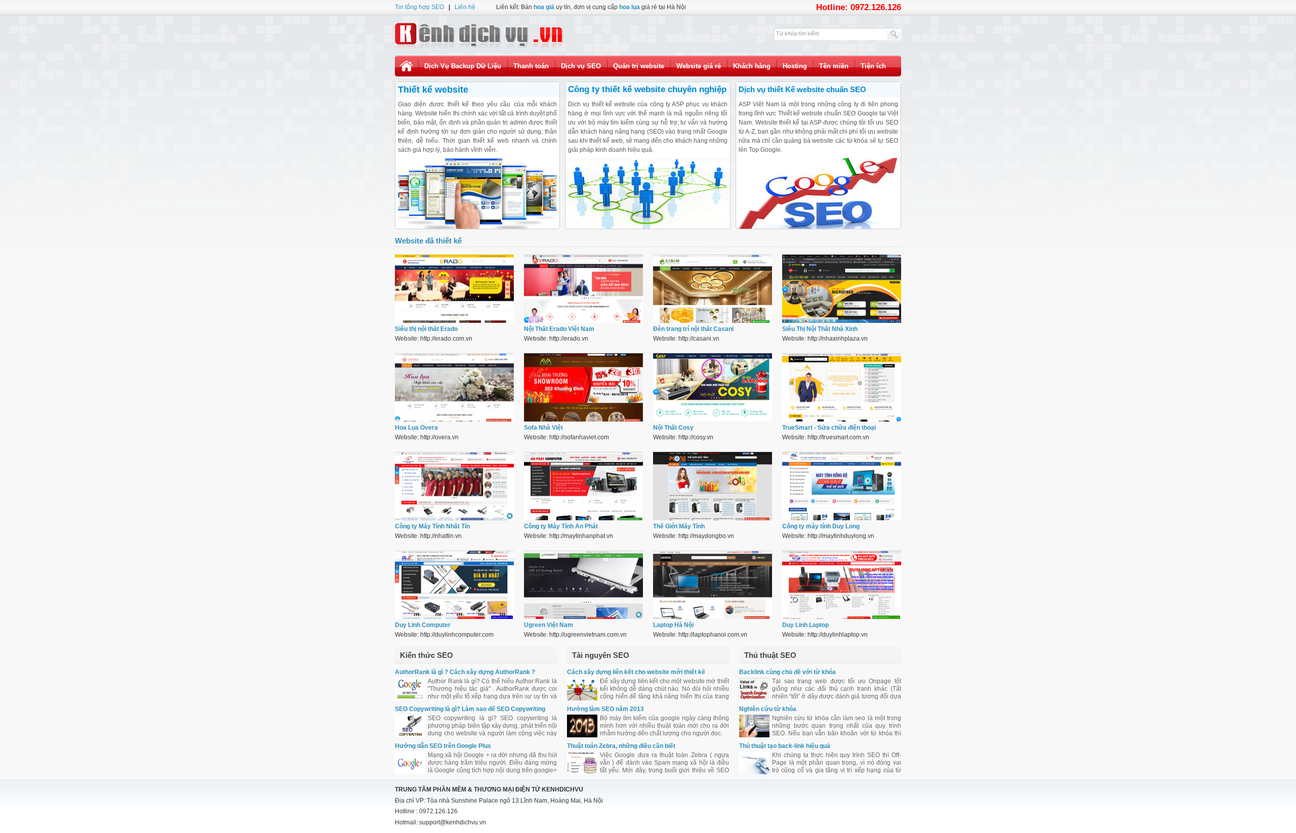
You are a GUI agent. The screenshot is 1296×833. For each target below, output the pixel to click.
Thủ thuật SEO (770, 655)
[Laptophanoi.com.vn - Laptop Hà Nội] (712, 616)
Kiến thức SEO (426, 655)
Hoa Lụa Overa (416, 427)
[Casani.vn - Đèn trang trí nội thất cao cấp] (712, 320)
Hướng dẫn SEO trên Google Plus (443, 745)
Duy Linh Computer (423, 625)
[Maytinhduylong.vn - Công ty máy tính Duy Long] (841, 518)
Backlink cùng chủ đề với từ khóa (787, 672)
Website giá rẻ (698, 66)
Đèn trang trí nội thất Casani (693, 328)
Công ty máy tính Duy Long (821, 526)
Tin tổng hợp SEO (419, 7)
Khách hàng (752, 66)
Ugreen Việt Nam (548, 625)
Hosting (795, 66)
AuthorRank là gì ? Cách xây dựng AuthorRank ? (465, 672)
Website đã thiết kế (428, 240)
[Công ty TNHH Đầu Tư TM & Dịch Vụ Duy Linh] (454, 616)
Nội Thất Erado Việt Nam (559, 328)
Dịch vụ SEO (581, 66)
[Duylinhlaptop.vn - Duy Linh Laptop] (841, 616)
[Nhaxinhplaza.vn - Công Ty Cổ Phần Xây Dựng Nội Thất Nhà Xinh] (841, 320)
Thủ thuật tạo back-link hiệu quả (784, 745)
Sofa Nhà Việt (543, 427)
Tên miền (833, 66)
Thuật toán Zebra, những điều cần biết (621, 745)
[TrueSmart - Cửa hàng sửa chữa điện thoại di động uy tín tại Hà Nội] (841, 419)
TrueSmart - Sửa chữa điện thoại (829, 427)
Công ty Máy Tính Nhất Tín (432, 526)
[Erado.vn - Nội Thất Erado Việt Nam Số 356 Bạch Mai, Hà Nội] (583, 320)
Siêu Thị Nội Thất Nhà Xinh (820, 328)
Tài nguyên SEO (600, 655)
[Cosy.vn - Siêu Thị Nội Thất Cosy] (712, 419)
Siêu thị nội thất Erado (426, 328)
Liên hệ (465, 7)
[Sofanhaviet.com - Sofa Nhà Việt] (583, 419)
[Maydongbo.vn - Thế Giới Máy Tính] (712, 518)
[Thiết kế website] (479, 35)
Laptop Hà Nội (673, 625)
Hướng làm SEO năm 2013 (605, 709)
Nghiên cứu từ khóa (767, 709)
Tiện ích (873, 66)
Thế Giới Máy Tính (679, 526)
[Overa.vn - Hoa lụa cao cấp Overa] (454, 419)
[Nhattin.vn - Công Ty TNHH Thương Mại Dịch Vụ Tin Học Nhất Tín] (454, 518)
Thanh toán (531, 66)
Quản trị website (638, 66)
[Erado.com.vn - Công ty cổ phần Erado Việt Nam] (454, 320)
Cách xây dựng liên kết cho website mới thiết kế (636, 672)
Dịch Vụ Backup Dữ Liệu (462, 66)
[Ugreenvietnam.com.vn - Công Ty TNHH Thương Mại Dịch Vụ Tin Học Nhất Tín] (583, 616)
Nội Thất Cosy (673, 427)
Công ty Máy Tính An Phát (561, 526)
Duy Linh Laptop (805, 625)
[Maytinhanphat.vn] (583, 518)
